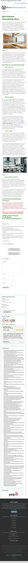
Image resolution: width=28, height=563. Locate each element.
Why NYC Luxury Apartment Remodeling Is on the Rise (13, 398)
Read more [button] (5, 339)
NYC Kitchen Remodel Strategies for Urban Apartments (13, 357)
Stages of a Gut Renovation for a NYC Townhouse (12, 478)
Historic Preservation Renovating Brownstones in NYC (13, 395)
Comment (4, 261)
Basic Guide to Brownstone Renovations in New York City (14, 401)
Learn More (14, 511)
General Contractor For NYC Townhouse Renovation (14, 254)
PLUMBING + (14, 525)
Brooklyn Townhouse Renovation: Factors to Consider (13, 483)
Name (3, 273)
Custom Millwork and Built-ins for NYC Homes (12, 387)
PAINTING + (14, 522)
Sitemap (14, 556)
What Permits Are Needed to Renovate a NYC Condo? (13, 477)
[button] (22, 342)
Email (3, 278)
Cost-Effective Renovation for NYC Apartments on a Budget (14, 396)
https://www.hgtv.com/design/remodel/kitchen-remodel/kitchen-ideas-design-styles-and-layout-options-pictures (13, 237)
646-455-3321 (7, 217)
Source (4, 50)
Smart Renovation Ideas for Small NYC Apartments (12, 402)
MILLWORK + (14, 527)
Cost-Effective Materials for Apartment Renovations (13, 412)
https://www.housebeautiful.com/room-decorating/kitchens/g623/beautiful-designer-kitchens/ (12, 230)
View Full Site (14, 558)
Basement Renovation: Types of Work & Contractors (14, 249)
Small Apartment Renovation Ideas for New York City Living (14, 358)
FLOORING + (14, 520)
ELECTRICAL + (14, 523)
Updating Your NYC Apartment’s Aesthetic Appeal (12, 406)
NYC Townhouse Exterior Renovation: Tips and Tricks (13, 455)
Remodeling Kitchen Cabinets (9, 479)
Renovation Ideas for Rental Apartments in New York (13, 405)
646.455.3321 (24, 3)
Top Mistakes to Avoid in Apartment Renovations (12, 408)
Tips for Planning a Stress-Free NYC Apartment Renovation (14, 465)
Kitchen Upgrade (10, 243)
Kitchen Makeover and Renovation (10, 482)
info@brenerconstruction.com (14, 218)
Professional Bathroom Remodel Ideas (10, 484)
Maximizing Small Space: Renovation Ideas (11, 420)
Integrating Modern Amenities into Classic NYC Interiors (13, 366)
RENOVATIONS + (14, 518)
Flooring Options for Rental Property (10, 485)
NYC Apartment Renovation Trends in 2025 (11, 403)
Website (3, 282)
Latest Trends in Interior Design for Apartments (12, 419)
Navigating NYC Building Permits (9, 386)
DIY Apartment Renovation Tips (9, 421)
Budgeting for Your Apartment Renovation (11, 407)
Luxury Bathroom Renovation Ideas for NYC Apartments (13, 435)
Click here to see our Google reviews (8, 324)
